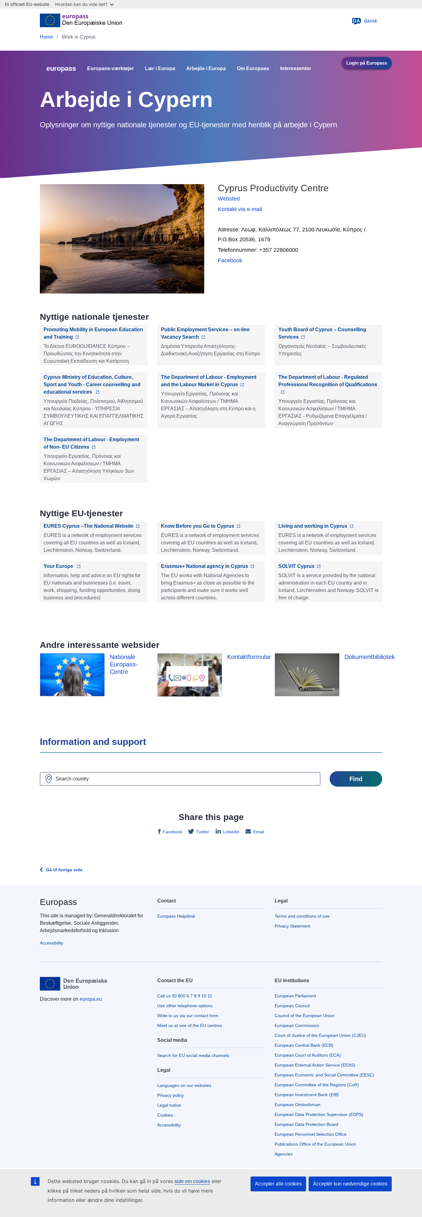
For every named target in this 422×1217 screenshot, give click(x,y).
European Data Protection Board (306, 1124)
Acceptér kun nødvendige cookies (350, 1183)
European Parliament (295, 995)
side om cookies (192, 1181)
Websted (229, 199)
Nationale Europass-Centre (124, 664)
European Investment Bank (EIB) (307, 1094)
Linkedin (231, 831)
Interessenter (295, 68)
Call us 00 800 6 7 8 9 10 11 (184, 995)
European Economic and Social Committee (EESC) (324, 1074)
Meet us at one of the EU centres (189, 1025)
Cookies (165, 1115)
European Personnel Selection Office (311, 1134)
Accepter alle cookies (278, 1183)
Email (258, 831)
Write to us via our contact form (187, 1015)
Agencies (284, 1154)
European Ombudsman (297, 1104)
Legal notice (169, 1105)
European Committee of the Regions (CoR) (317, 1084)
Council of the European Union (305, 1015)
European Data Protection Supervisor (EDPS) (319, 1114)
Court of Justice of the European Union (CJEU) (320, 1035)
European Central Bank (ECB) (304, 1045)
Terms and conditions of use (302, 916)
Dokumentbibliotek (369, 656)
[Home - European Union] (81, 21)
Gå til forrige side (64, 869)
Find (355, 778)
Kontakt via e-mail (240, 209)
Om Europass (253, 68)
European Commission (297, 1025)
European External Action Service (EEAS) (315, 1065)
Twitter (202, 831)
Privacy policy (170, 1095)
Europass (58, 902)
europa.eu (91, 999)
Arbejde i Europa (206, 68)
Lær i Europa (160, 68)
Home (46, 37)
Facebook (230, 260)
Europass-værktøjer (110, 68)
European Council (292, 1005)
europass (61, 68)
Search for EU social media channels (193, 1055)
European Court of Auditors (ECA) (308, 1055)
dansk (365, 20)
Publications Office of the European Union (315, 1144)
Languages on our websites (184, 1085)
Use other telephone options (185, 1005)
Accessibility (51, 942)
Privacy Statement (292, 925)
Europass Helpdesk (176, 916)
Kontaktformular (249, 656)
